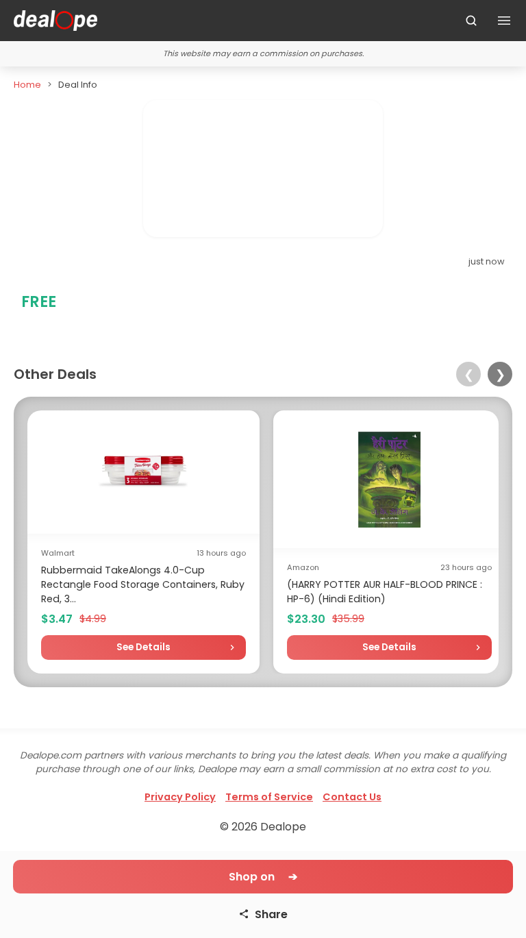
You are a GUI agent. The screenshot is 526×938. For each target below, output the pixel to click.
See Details (143, 647)
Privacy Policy (180, 797)
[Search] (471, 20)
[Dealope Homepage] (55, 20)
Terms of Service (269, 797)
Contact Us (352, 797)
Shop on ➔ (263, 877)
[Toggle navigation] (504, 20)
